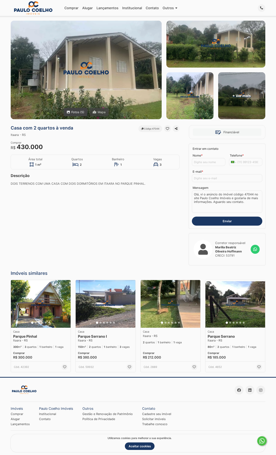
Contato (152, 8)
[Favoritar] (167, 128)
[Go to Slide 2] (36, 323)
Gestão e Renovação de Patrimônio (107, 414)
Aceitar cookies (140, 446)
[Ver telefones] (261, 8)
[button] (41, 304)
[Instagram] (260, 390)
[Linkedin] (249, 390)
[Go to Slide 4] (42, 323)
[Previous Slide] (15, 304)
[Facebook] (239, 390)
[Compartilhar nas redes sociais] (176, 128)
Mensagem (200, 188)
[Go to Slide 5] (46, 323)
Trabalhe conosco (154, 424)
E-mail (198, 171)
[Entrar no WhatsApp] (255, 249)
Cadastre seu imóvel (156, 414)
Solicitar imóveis (154, 419)
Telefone (237, 155)
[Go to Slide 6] (49, 323)
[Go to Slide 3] (39, 323)
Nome (198, 155)
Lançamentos (107, 8)
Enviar (227, 221)
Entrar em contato (206, 149)
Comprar (71, 8)
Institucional (132, 8)
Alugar (87, 8)
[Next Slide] (67, 304)
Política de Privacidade (98, 419)
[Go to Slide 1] (32, 323)
